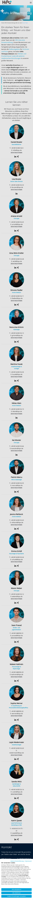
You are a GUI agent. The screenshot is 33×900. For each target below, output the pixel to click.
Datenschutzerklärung (17, 861)
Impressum (28, 861)
